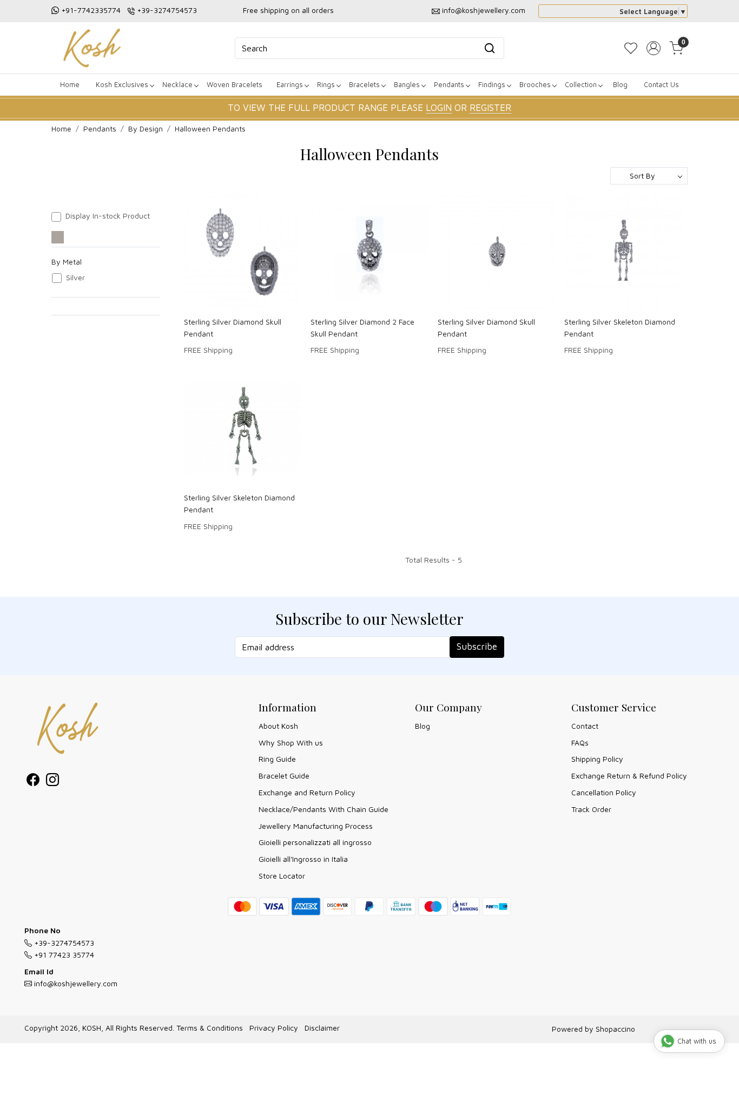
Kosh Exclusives (122, 84)
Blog (620, 84)
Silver (75, 277)
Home (70, 84)
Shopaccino (615, 1028)
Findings (491, 84)
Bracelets (364, 84)
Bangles (407, 84)
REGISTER (490, 107)
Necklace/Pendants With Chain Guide (323, 809)
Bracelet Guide (284, 775)
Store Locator (282, 875)
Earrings (289, 84)
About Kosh (278, 725)
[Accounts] (653, 48)
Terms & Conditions (209, 1027)
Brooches (535, 84)
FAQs (580, 742)
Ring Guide (277, 758)
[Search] (489, 48)
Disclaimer (322, 1027)
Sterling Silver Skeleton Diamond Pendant (619, 327)
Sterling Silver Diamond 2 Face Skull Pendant (362, 327)
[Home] (92, 48)
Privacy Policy (273, 1027)
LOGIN (439, 107)
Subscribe (477, 646)
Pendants (449, 84)
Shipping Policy (597, 758)
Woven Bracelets (234, 84)
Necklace (177, 84)
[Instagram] (52, 781)
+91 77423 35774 (63, 954)
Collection (581, 84)
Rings (326, 84)
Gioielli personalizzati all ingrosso (315, 842)
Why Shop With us (291, 742)
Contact (584, 725)
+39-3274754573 (167, 10)
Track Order (591, 809)
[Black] (57, 237)
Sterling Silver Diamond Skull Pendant (232, 327)
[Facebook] (33, 781)
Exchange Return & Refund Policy (629, 775)
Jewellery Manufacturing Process (316, 825)
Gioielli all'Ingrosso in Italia (303, 858)
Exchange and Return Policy (307, 792)
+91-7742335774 (91, 10)
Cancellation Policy (603, 792)
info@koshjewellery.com (483, 10)
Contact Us (661, 84)
